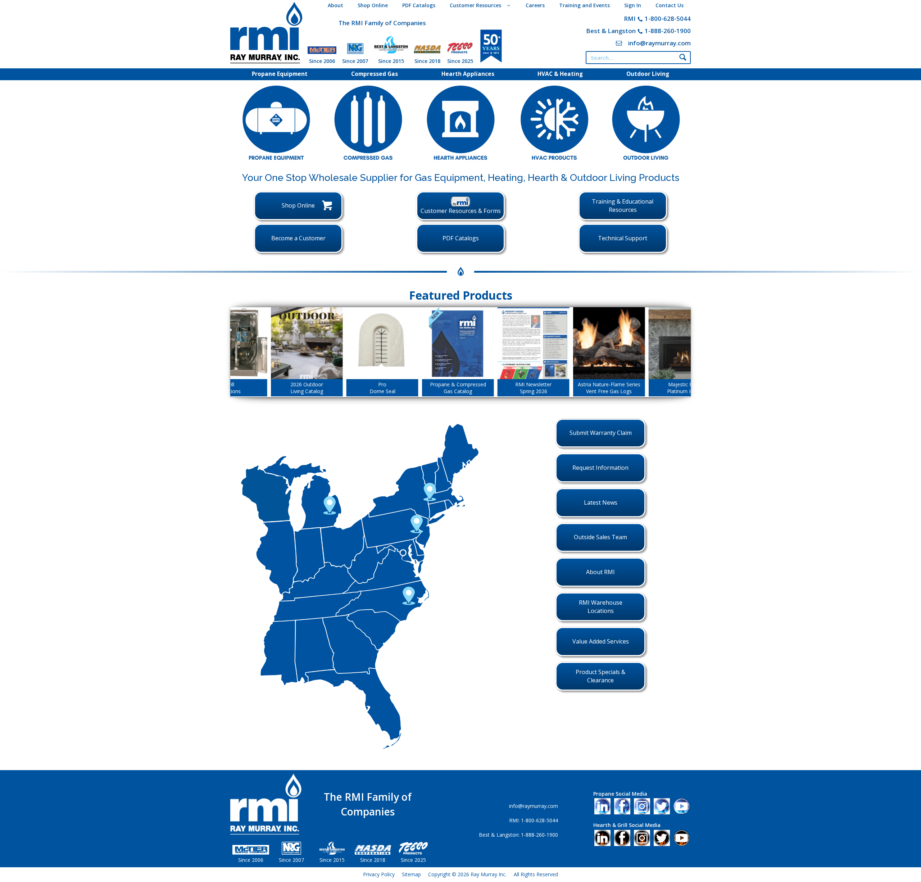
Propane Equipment (280, 74)
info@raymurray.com (659, 43)
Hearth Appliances (467, 74)
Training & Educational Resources (622, 205)
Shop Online (373, 5)
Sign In (632, 5)
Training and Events (584, 5)
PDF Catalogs (418, 5)
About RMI (600, 572)
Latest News (600, 502)
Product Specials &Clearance (600, 676)
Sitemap (411, 874)
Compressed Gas (374, 74)
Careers (535, 5)
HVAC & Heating (560, 74)
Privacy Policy (379, 874)
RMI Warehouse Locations (600, 607)
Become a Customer (298, 238)
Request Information (600, 468)
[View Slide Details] (287, 343)
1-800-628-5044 (668, 18)
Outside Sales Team (600, 537)
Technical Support (622, 238)
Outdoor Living (647, 74)
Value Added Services (600, 641)
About (335, 5)
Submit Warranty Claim (601, 433)
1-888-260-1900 (668, 31)
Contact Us (669, 5)
